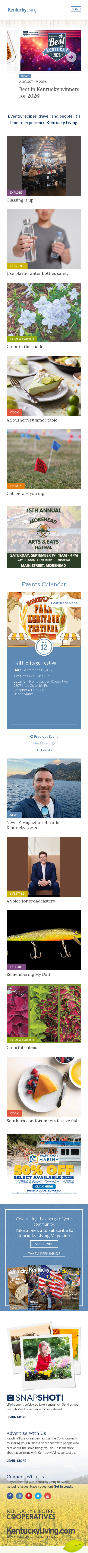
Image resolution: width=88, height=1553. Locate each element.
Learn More (16, 1417)
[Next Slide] (71, 57)
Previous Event (45, 736)
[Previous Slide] (17, 57)
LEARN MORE (16, 1460)
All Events (44, 750)
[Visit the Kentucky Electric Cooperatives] (31, 1514)
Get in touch (63, 1486)
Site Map (54, 1537)
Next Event (42, 743)
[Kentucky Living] (23, 9)
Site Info (41, 1537)
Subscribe (44, 1244)
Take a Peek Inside (44, 1253)
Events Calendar (44, 584)
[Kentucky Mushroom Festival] (44, 619)
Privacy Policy (25, 1537)
